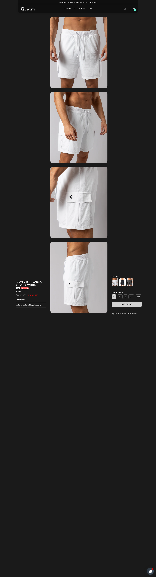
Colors (115, 276)
